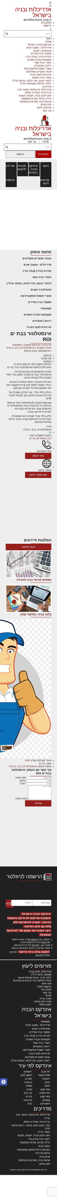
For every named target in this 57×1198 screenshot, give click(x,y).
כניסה (44, 942)
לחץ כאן (35, 945)
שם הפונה (20, 777)
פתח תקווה (44, 1075)
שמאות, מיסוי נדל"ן (41, 974)
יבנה (29, 1103)
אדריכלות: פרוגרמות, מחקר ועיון (34, 89)
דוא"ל (23, 783)
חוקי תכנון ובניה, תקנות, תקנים (35, 95)
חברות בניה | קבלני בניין (38, 56)
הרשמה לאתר (44, 986)
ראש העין (45, 1103)
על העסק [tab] (47, 355)
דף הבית (46, 344)
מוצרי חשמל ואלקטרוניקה (37, 68)
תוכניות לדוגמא (22, 167)
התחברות (46, 22)
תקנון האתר (45, 1004)
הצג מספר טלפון (38, 474)
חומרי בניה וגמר (42, 62)
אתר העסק (38, 455)
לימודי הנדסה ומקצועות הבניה (35, 83)
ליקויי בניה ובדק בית (39, 1139)
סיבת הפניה (21, 798)
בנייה (47, 1118)
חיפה (47, 1085)
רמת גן (28, 1078)
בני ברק (28, 1093)
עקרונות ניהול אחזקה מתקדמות (33, 1149)
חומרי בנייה (44, 1132)
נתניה (29, 1089)
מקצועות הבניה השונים (39, 59)
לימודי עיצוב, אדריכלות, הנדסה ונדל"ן (31, 80)
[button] (3, 1081)
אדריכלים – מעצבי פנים (38, 47)
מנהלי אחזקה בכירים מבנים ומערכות (32, 980)
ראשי (48, 38)
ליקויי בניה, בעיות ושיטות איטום (34, 977)
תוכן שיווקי (45, 104)
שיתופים (11, 180)
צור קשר (46, 110)
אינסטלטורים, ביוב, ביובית (20, 347)
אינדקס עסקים (32, 344)
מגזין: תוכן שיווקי (42, 1001)
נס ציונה (28, 1100)
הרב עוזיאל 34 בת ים (40, 438)
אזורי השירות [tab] (46, 358)
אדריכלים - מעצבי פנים (37, 264)
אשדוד (28, 1085)
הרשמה (47, 25)
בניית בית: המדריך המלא (38, 92)
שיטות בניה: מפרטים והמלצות (35, 101)
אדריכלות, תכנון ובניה (40, 971)
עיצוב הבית (44, 1146)
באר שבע (45, 1096)
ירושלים (28, 1071)
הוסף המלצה (28, 547)
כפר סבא (45, 1089)
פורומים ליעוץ (44, 107)
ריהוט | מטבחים (42, 65)
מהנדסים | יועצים (42, 50)
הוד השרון (45, 1093)
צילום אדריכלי (42, 1153)
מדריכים (47, 86)
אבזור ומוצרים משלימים (38, 71)
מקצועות (46, 308)
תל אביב (45, 1071)
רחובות (46, 1078)
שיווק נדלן (44, 1156)
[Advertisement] (28, 219)
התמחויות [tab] (47, 361)
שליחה (38, 803)
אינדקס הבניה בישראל (39, 44)
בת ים (42, 763)
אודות (48, 41)
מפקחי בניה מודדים (41, 53)
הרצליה (28, 1082)
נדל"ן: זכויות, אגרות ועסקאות (36, 98)
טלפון (23, 780)
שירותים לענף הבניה (40, 74)
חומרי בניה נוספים (41, 77)
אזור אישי (46, 983)
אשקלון (46, 1100)
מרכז (27, 760)
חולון (47, 1082)
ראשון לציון (26, 1075)
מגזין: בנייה (45, 998)
